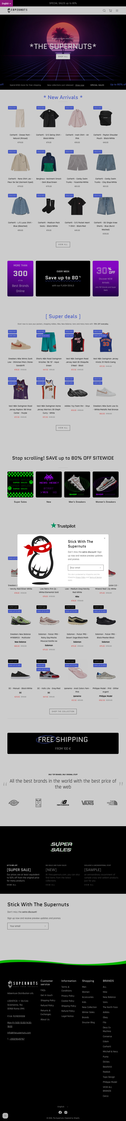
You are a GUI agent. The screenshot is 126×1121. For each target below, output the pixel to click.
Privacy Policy (81, 577)
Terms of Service (96, 577)
